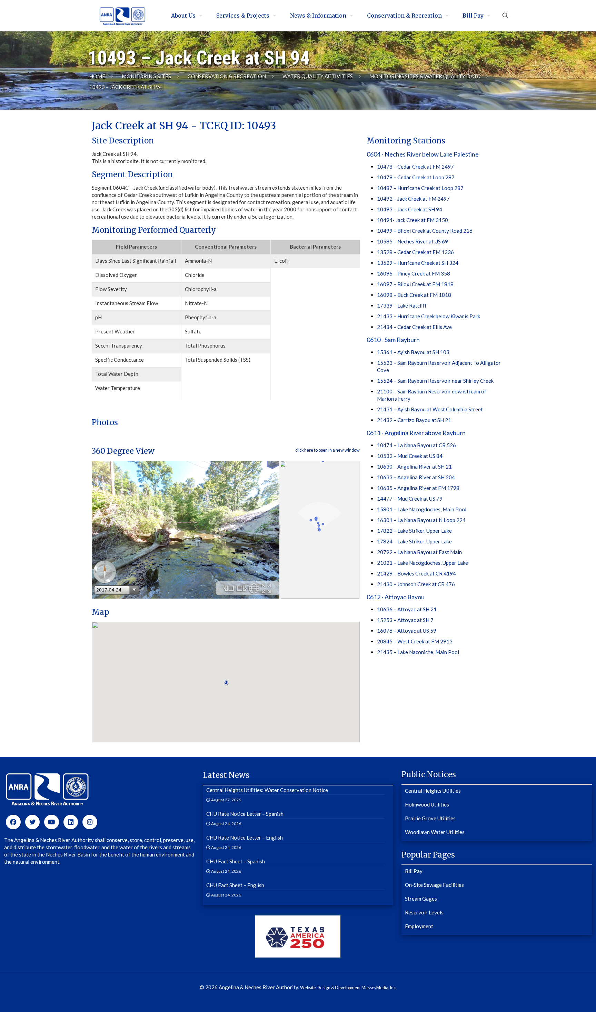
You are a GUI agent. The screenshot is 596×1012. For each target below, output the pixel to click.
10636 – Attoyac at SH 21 (407, 609)
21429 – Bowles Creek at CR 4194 (416, 573)
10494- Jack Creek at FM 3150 (412, 220)
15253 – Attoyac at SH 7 (405, 620)
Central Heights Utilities (433, 791)
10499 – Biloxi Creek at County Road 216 (425, 231)
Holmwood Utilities (427, 804)
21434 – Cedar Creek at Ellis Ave (414, 327)
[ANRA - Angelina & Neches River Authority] (122, 15)
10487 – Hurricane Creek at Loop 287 (420, 188)
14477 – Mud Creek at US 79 (410, 498)
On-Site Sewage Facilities (434, 885)
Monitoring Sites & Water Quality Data (424, 76)
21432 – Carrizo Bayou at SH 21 (414, 420)
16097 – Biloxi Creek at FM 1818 (415, 284)
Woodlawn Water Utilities (435, 832)
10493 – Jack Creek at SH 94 (409, 209)
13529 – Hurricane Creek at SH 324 (417, 263)
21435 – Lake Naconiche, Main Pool (418, 652)
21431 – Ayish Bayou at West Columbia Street (430, 409)
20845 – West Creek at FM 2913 (415, 641)
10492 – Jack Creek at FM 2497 (413, 199)
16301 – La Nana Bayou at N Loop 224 (421, 520)
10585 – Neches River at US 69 (412, 241)
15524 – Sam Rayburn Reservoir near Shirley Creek (435, 381)
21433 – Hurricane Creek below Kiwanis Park (428, 316)
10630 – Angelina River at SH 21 (414, 466)
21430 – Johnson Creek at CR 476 (416, 584)
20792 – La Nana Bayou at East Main (419, 552)
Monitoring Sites (146, 76)
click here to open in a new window (327, 450)
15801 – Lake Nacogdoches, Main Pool (421, 509)
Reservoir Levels (424, 912)
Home (97, 76)
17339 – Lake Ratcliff (402, 305)
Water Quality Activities (317, 76)
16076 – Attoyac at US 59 (406, 631)
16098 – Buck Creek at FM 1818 (414, 295)
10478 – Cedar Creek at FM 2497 (415, 166)
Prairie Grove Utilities (430, 818)
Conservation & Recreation (227, 76)
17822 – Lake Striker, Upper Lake (414, 531)
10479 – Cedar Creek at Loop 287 (416, 177)
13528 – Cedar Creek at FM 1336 (415, 252)
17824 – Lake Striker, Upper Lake (414, 541)
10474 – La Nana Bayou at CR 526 (416, 445)
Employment (419, 926)
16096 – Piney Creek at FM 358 (413, 273)
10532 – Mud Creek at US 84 (410, 456)
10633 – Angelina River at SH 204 (416, 477)
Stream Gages (421, 898)
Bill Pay (414, 871)
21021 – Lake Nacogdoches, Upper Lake (422, 563)
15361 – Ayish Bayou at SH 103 (413, 352)
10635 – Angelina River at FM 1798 (418, 488)
